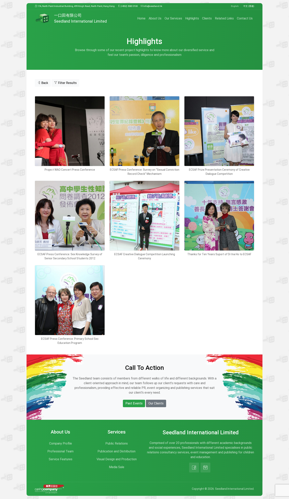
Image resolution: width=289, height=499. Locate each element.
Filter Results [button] (67, 83)
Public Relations (116, 443)
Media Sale (116, 467)
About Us (155, 18)
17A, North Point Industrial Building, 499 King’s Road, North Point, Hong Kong (76, 6)
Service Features (60, 459)
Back (44, 83)
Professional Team (60, 451)
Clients (207, 18)
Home (141, 18)
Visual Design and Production (117, 459)
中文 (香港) (248, 6)
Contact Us (245, 18)
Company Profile (60, 443)
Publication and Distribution (116, 451)
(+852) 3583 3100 (129, 6)
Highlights (192, 18)
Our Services (173, 18)
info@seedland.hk (152, 6)
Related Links (224, 18)
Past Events (134, 403)
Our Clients (156, 403)
